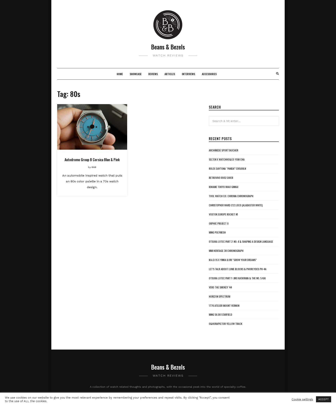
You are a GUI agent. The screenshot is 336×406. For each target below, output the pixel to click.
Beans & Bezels (168, 46)
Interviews (188, 74)
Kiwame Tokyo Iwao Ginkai (223, 187)
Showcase (136, 74)
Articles (169, 74)
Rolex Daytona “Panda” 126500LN (227, 168)
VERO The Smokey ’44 (220, 287)
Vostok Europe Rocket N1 (223, 214)
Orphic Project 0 (218, 223)
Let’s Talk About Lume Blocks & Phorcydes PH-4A (237, 269)
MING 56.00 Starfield (220, 314)
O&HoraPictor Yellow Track (225, 324)
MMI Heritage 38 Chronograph (226, 251)
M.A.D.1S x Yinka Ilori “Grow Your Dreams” (233, 260)
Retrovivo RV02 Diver (221, 178)
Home (120, 74)
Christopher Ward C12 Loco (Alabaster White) (236, 205)
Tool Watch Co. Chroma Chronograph (231, 196)
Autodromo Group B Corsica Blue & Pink (92, 159)
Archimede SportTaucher (223, 150)
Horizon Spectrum (219, 296)
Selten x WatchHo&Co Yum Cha (227, 159)
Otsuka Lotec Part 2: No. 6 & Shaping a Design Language (241, 241)
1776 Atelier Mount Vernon (224, 305)
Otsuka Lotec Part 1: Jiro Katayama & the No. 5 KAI (237, 278)
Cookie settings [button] (302, 399)
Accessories (209, 74)
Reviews (153, 74)
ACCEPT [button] (323, 399)
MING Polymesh (217, 232)
